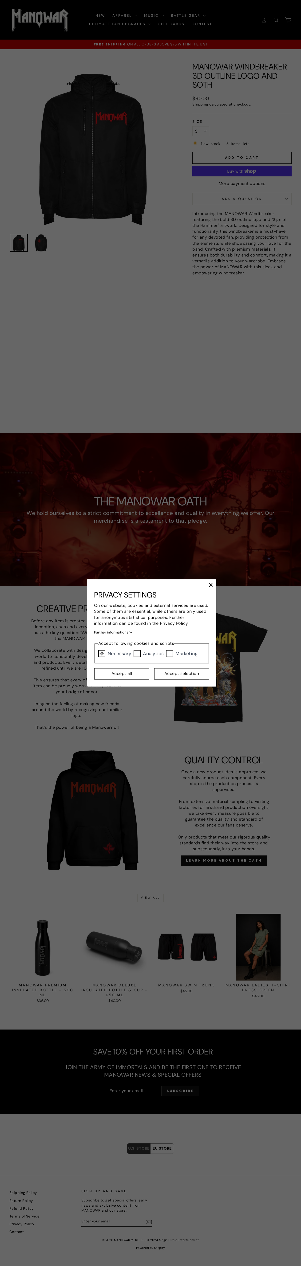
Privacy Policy (174, 623)
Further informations (111, 632)
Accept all (121, 674)
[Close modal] (211, 585)
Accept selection (181, 674)
